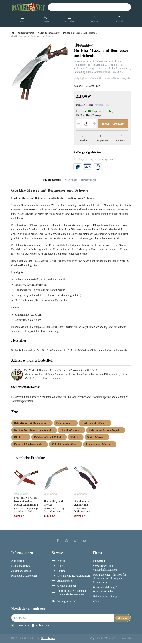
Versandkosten (101, 104)
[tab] (52, 180)
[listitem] (39, 71)
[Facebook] (57, 540)
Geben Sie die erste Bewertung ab (110, 78)
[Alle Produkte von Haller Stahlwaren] (83, 45)
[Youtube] (84, 540)
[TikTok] (75, 540)
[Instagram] (66, 540)
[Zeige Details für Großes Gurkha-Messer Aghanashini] (26, 478)
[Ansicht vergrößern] (39, 71)
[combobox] (89, 7)
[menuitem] (32, 423)
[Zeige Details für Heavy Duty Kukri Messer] (56, 478)
